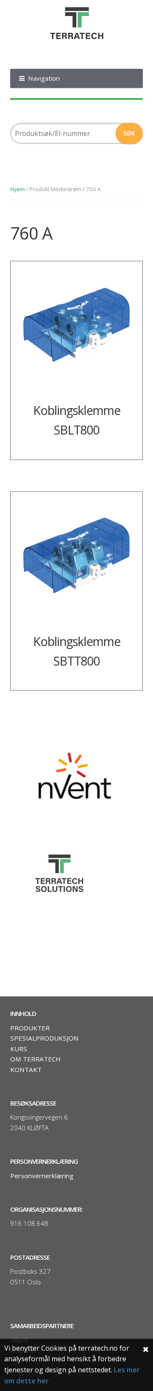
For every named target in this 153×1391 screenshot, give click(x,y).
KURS (18, 1048)
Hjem (17, 189)
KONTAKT (26, 1069)
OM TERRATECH (35, 1059)
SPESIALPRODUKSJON (44, 1038)
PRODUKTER (30, 1028)
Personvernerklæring (42, 1175)
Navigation (44, 78)
